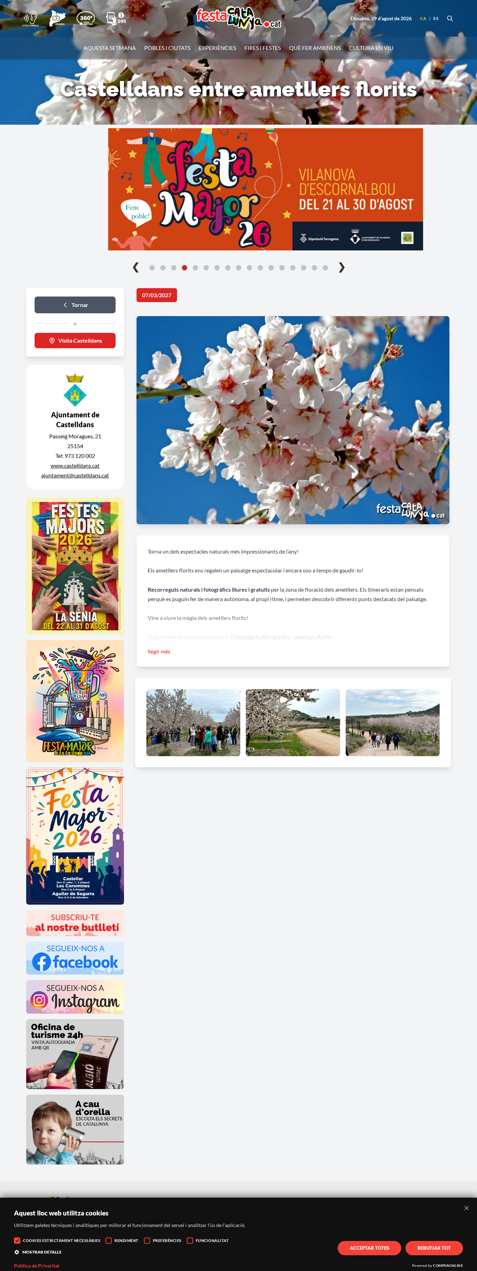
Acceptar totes (369, 1248)
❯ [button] (342, 266)
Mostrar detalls (41, 1252)
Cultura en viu (371, 47)
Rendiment (127, 1240)
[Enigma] (57, 18)
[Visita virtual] (85, 18)
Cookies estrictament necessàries (61, 1240)
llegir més (159, 651)
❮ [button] (136, 266)
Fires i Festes (262, 47)
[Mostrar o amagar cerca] (450, 18)
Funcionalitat (212, 1240)
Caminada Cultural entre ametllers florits (281, 637)
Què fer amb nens (315, 47)
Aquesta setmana (109, 47)
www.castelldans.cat (75, 465)
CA (423, 18)
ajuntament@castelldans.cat (75, 475)
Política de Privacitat (36, 1266)
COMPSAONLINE (448, 1265)
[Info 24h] (116, 18)
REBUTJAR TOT (434, 1248)
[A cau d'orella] (31, 18)
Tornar (80, 304)
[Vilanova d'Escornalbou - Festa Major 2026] (238, 189)
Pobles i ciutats (167, 47)
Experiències (217, 47)
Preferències (167, 1240)
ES (435, 18)
